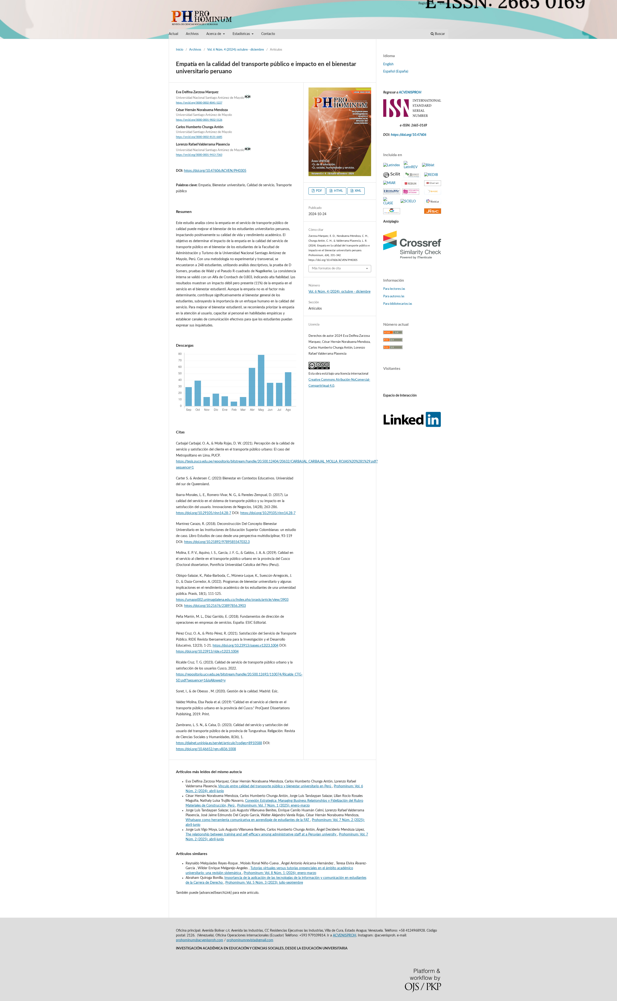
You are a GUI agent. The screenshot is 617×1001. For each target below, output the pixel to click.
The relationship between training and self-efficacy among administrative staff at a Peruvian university (261, 834)
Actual (173, 34)
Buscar (439, 34)
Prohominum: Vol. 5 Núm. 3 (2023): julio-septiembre (264, 882)
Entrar (444, 3)
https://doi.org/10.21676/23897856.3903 (215, 606)
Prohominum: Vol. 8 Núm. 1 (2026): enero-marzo (280, 873)
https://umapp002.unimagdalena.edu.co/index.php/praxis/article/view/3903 (232, 600)
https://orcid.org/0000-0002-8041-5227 (199, 103)
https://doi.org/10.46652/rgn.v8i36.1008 (206, 749)
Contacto (268, 34)
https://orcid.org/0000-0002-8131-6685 (199, 137)
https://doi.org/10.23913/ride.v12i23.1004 (207, 651)
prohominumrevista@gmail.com (250, 940)
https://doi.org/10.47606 (408, 135)
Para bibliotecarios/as (397, 303)
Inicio (179, 49)
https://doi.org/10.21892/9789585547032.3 (217, 542)
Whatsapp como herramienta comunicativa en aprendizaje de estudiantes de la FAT (248, 820)
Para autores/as (393, 296)
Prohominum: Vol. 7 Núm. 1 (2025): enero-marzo (273, 805)
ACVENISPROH (410, 92)
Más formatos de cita (326, 268)
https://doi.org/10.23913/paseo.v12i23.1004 (245, 645)
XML (357, 190)
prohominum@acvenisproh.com (199, 940)
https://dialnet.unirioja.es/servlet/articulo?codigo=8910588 (219, 743)
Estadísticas (242, 34)
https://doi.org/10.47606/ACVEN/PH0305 (215, 170)
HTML (338, 190)
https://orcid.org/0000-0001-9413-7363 (199, 155)
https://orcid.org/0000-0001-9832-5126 (199, 120)
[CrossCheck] (412, 260)
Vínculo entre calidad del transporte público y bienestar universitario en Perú (275, 786)
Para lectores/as (394, 289)
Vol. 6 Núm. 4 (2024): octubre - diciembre (235, 49)
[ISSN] (412, 116)
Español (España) (395, 71)
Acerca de (214, 34)
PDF (318, 190)
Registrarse (426, 3)
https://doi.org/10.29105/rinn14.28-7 (203, 513)
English (388, 64)
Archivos (192, 34)
